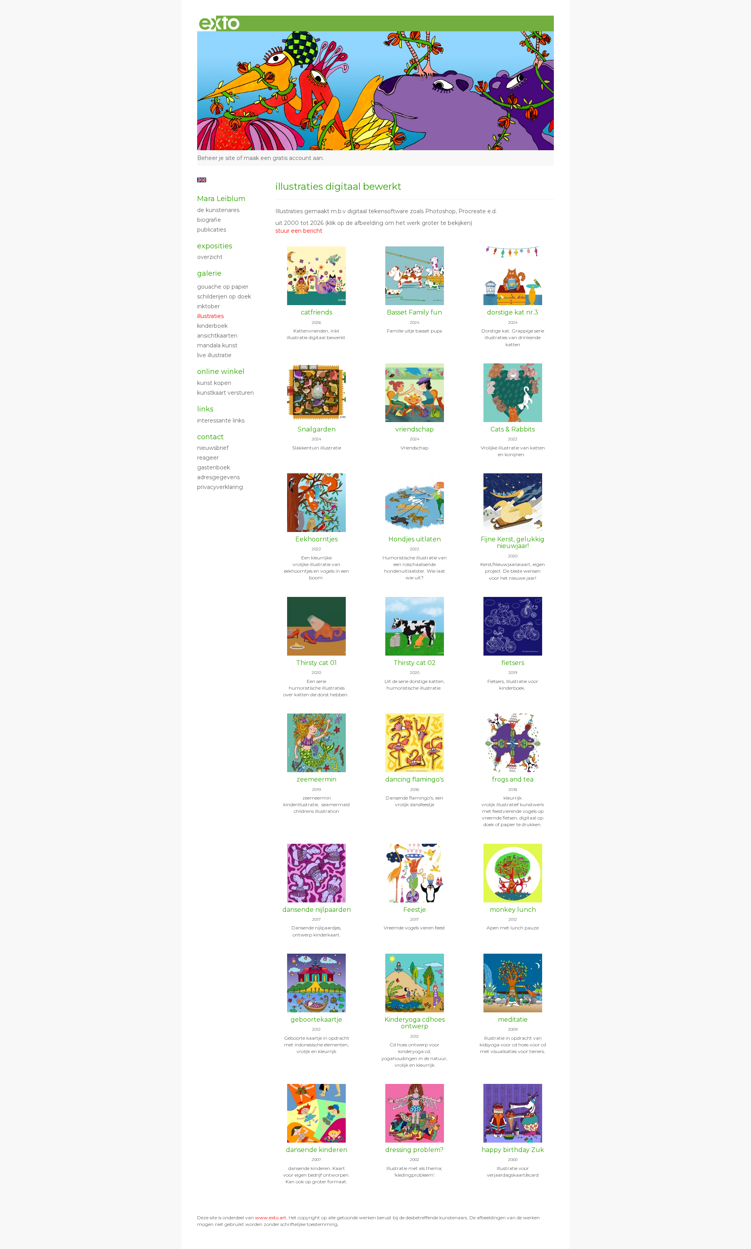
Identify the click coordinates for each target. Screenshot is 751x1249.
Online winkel (220, 371)
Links (205, 409)
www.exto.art (270, 1217)
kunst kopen (214, 382)
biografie (209, 219)
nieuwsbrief (212, 447)
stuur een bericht (298, 230)
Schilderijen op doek (224, 296)
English (201, 180)
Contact (210, 437)
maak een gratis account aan (283, 158)
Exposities (214, 246)
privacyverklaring (220, 487)
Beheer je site (216, 158)
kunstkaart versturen (225, 392)
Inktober (208, 306)
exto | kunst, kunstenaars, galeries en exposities (219, 23)
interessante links (220, 420)
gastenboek (213, 467)
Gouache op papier (222, 286)
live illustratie (214, 355)
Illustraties (210, 316)
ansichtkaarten (217, 335)
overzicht (210, 257)
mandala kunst (217, 345)
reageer (208, 457)
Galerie (209, 273)
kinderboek (212, 325)
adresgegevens (218, 477)
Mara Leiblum (221, 198)
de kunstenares (218, 210)
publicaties (211, 229)
